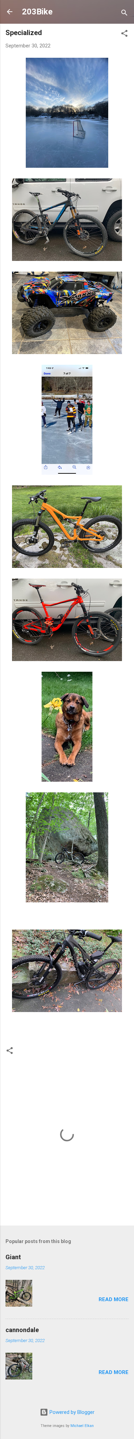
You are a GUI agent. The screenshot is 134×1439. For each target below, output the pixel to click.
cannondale (22, 1329)
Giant (13, 1257)
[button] (124, 34)
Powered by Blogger (71, 1412)
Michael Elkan (82, 1426)
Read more (114, 1299)
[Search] (124, 13)
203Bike (37, 12)
